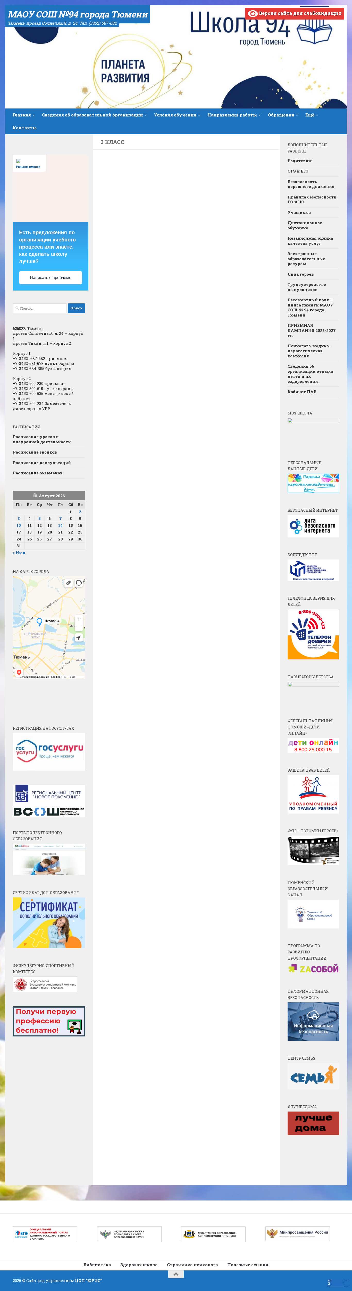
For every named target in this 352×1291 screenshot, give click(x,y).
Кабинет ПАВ (302, 391)
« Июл (19, 552)
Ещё (309, 115)
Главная (22, 115)
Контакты (25, 127)
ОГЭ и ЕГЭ (298, 171)
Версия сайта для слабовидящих (300, 13)
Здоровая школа (139, 1264)
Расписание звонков (35, 452)
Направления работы (232, 115)
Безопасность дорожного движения (311, 184)
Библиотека (97, 1264)
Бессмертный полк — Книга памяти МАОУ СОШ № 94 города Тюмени (310, 307)
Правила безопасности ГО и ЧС (312, 199)
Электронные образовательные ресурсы (306, 258)
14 (60, 525)
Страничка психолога (192, 1264)
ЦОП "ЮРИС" (88, 1280)
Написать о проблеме (50, 277)
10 (18, 525)
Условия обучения (175, 115)
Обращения (281, 115)
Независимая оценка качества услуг (310, 241)
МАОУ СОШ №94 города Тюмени (77, 14)
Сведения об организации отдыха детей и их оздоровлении (310, 374)
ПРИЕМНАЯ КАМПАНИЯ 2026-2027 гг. (312, 330)
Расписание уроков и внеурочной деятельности (42, 439)
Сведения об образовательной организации (92, 115)
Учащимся (299, 212)
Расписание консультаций (42, 462)
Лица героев (301, 274)
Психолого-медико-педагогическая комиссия (309, 350)
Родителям (300, 160)
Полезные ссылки (248, 1264)
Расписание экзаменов (38, 472)
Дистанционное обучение (305, 225)
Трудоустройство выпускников (307, 287)
